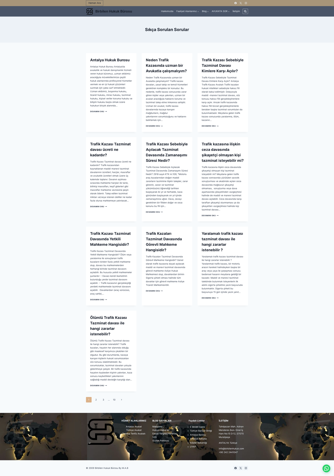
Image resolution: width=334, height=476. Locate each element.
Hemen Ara (94, 3)
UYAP (193, 446)
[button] (326, 468)
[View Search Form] (245, 11)
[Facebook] (235, 3)
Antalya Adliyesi (198, 438)
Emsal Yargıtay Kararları (164, 433)
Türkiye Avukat (134, 430)
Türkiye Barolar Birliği (201, 430)
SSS (154, 437)
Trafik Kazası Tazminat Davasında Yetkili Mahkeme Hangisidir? (110, 239)
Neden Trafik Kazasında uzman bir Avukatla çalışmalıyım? (166, 65)
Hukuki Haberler (160, 430)
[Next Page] (121, 399)
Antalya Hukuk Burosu (110, 60)
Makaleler (157, 426)
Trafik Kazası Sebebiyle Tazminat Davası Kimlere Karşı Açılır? (223, 65)
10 (114, 399)
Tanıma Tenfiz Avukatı (133, 433)
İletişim (236, 11)
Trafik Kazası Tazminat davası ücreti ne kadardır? (110, 149)
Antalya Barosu (198, 434)
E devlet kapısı (197, 427)
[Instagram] (246, 3)
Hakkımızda (167, 11)
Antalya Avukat (134, 426)
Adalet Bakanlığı (198, 442)
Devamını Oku (98, 111)
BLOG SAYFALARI (161, 420)
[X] (240, 3)
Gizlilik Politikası (160, 440)
